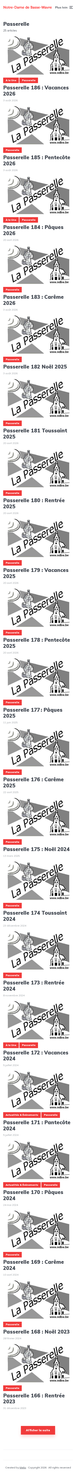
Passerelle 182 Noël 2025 (35, 367)
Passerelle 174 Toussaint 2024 (35, 916)
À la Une (11, 80)
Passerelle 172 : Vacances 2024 (35, 1056)
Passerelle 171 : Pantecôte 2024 (37, 1125)
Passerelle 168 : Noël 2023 (36, 1332)
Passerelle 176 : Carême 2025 (33, 782)
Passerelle (28, 80)
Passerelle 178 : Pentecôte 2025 (36, 643)
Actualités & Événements (22, 1114)
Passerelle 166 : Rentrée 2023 (34, 1399)
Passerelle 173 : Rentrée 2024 (33, 986)
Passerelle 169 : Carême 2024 (33, 1265)
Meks (23, 1467)
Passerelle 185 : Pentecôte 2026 (36, 160)
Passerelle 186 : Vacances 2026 (36, 91)
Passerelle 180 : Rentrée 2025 (34, 503)
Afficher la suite (38, 1430)
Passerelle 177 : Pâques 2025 (32, 713)
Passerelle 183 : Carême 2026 (33, 300)
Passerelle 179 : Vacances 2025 (36, 573)
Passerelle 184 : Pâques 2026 (33, 230)
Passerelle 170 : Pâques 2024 (33, 1195)
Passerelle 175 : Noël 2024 (36, 849)
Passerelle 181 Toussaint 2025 (35, 434)
